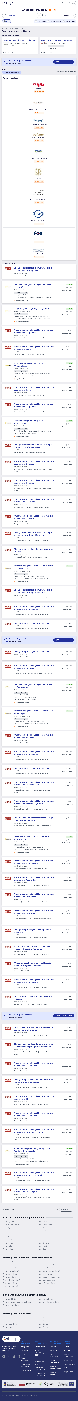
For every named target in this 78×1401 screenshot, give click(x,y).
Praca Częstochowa (45, 1318)
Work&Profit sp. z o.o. (20, 273)
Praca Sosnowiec (9, 1321)
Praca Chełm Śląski (45, 1225)
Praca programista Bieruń (47, 1280)
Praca (11, 28)
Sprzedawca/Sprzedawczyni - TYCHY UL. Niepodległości (33, 421)
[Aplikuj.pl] (11, 1338)
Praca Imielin (42, 1234)
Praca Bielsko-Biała (10, 1324)
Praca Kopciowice (44, 1228)
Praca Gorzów (8, 1240)
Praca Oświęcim (8, 1243)
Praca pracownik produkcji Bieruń (50, 1265)
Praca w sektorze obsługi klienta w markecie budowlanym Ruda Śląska (34, 1190)
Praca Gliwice (43, 1321)
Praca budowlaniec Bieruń (12, 1262)
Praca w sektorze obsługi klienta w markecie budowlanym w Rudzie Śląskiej (34, 1173)
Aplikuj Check (68, 1360)
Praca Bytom (7, 1327)
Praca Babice (43, 1237)
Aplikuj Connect (69, 1364)
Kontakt (67, 1350)
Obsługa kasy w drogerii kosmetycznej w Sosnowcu (32, 931)
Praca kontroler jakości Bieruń (48, 1302)
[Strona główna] (8, 3)
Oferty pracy (25, 1347)
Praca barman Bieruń (10, 1286)
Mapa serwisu (69, 1372)
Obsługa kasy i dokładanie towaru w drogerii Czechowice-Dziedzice (34, 819)
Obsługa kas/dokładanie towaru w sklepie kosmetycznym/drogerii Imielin (33, 446)
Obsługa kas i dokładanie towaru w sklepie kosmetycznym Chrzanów (33, 1028)
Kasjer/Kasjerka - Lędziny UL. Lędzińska (32, 308)
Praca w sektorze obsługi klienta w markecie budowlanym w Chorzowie (34, 1064)
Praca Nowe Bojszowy (11, 1225)
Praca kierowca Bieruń (11, 1271)
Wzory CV (53, 1350)
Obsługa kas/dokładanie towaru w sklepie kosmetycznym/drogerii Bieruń (33, 269)
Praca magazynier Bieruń (47, 1262)
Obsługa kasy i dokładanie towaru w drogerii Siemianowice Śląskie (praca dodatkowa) (34, 1045)
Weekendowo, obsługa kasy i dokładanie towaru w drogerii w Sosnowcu (32, 947)
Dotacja (67, 1368)
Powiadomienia (26, 1370)
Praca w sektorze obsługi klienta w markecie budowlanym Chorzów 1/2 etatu (34, 1130)
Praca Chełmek (8, 1249)
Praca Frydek (43, 1240)
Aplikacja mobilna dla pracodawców (40, 1367)
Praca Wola (7, 1231)
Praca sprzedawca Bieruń (47, 1268)
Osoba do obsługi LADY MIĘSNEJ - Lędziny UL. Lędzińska (33, 285)
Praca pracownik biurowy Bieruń (49, 1277)
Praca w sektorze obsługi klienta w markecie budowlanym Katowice (34, 666)
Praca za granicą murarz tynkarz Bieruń (17, 1302)
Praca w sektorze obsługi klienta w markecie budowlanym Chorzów (34, 1097)
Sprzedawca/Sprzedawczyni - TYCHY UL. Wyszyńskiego (33, 364)
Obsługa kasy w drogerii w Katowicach (31, 623)
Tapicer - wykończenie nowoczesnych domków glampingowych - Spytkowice (58, 40)
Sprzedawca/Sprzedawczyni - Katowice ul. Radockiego (33, 712)
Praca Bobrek (43, 1249)
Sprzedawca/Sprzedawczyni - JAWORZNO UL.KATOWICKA (33, 567)
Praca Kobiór (42, 1246)
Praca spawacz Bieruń (46, 1274)
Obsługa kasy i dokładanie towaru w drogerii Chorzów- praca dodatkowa (34, 1080)
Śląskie (17, 28)
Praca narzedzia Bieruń (11, 1305)
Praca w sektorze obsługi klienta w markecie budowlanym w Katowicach (34, 607)
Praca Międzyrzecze (10, 1228)
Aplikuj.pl (4, 28)
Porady (23, 1354)
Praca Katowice (8, 1318)
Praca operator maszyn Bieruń (49, 1271)
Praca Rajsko (7, 1246)
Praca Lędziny (43, 1222)
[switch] (63, 62)
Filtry (8, 21)
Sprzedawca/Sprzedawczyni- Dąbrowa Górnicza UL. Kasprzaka (32, 1149)
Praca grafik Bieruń (9, 1277)
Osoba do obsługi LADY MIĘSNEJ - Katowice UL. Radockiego (34, 685)
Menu (73, 3)
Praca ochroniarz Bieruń (11, 1280)
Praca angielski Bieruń (10, 1299)
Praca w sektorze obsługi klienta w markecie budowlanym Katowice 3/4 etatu (34, 802)
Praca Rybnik (43, 1327)
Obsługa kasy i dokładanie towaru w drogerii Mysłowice (34, 550)
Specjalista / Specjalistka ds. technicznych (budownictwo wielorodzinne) (20, 40)
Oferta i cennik (40, 1347)
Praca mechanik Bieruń (11, 1274)
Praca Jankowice (9, 1234)
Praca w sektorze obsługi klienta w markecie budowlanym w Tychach (34, 331)
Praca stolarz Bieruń (10, 1283)
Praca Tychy (42, 1231)
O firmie (67, 1347)
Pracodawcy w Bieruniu (8, 263)
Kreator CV (53, 1347)
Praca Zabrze (43, 1324)
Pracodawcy (25, 1350)
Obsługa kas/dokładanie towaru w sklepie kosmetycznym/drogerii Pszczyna (33, 533)
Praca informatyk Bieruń (46, 1283)
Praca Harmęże (8, 1237)
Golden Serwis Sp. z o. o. (22, 290)
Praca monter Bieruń (10, 1265)
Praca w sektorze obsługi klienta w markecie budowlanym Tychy (34, 347)
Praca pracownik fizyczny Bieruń (14, 1268)
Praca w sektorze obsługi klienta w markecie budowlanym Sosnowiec (34, 878)
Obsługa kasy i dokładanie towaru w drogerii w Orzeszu (34, 997)
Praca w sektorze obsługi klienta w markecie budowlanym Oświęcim (34, 462)
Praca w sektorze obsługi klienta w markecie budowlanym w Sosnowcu (34, 862)
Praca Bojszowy (8, 1222)
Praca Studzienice (44, 1243)
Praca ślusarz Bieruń (45, 1299)
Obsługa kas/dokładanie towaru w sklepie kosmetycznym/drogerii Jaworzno (33, 591)
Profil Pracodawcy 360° (39, 1353)
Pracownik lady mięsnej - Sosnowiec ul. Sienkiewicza (32, 838)
